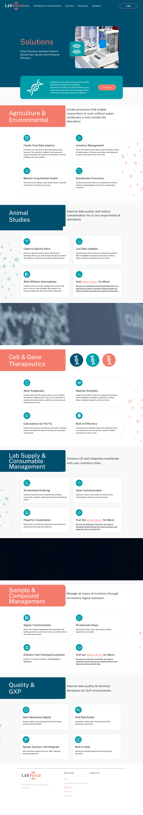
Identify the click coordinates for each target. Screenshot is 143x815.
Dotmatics (28, 661)
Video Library (90, 281)
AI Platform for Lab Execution (71, 783)
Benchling (55, 659)
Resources (68, 792)
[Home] (27, 138)
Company (68, 796)
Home (66, 779)
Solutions (67, 787)
